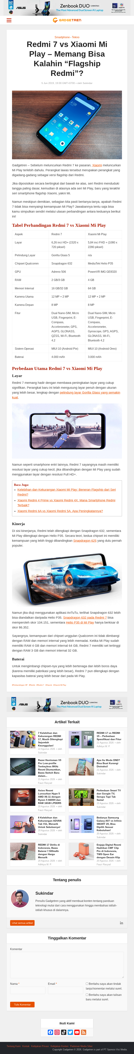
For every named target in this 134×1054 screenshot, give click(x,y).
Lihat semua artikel (22, 923)
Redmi (32, 685)
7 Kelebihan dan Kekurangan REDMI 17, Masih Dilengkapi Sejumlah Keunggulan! (50, 739)
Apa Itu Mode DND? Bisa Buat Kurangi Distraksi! (108, 763)
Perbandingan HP (20, 685)
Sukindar (87, 83)
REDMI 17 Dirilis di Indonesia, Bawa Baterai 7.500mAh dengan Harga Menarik (49, 851)
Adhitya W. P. (103, 746)
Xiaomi (97, 165)
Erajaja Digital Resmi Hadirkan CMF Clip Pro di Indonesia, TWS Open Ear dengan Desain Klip (109, 851)
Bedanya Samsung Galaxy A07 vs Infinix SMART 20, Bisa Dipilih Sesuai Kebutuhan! (109, 824)
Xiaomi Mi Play (60, 685)
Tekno (75, 37)
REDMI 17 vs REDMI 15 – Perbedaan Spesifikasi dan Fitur (109, 736)
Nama (14, 983)
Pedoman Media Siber (81, 1046)
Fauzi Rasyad (45, 783)
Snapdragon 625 (84, 540)
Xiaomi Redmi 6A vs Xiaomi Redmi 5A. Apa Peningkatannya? (60, 511)
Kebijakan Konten (59, 1046)
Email (52, 983)
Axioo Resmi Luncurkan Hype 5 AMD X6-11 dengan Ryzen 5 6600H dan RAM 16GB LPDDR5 (49, 796)
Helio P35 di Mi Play (80, 622)
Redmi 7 (41, 685)
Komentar (16, 949)
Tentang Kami (14, 1046)
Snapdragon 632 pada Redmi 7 (85, 617)
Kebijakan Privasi (40, 1046)
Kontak (25, 1046)
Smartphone (62, 37)
